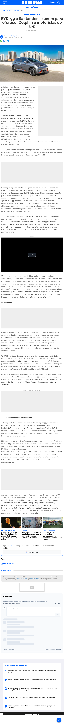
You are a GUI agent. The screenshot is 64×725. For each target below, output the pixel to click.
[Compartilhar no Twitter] (8, 41)
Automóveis (32, 7)
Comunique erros (9, 563)
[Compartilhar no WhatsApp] (1, 41)
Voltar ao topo (7, 570)
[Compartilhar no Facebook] (4, 41)
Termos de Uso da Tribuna (21, 578)
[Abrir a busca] (59, 3)
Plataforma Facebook (34, 578)
